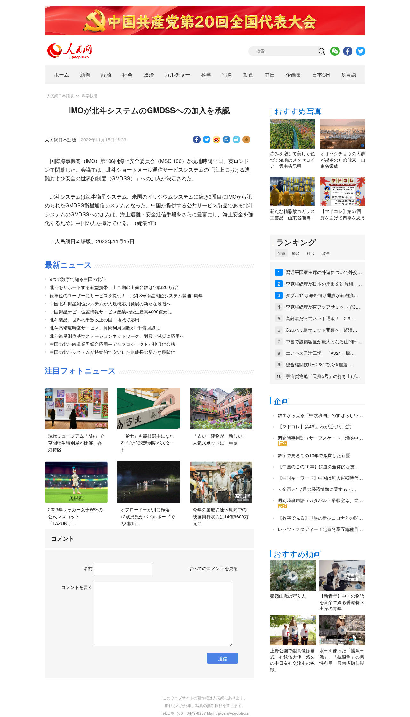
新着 (85, 74)
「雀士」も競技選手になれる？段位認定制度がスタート (147, 442)
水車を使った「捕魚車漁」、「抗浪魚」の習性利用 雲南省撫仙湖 (341, 656)
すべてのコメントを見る (213, 568)
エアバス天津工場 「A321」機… (320, 353)
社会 (127, 74)
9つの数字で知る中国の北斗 (78, 279)
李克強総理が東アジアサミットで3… (323, 306)
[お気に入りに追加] (246, 139)
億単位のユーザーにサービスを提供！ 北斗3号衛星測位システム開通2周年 (126, 295)
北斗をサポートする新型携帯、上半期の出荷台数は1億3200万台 (114, 287)
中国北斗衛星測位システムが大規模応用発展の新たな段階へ (110, 303)
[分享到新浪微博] (217, 139)
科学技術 (89, 95)
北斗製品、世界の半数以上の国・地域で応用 (94, 319)
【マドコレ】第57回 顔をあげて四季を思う (343, 214)
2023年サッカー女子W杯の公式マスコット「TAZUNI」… (75, 516)
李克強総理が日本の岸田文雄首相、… (324, 283)
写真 (227, 74)
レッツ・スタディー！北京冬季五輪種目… (320, 529)
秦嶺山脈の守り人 (288, 596)
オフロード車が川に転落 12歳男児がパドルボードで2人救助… (147, 516)
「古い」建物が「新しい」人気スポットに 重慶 (220, 439)
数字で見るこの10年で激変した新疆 (314, 455)
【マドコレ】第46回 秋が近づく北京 (314, 426)
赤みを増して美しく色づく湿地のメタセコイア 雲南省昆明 (292, 159)
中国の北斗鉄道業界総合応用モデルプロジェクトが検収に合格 (112, 344)
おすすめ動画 (297, 553)
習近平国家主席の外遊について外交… (324, 272)
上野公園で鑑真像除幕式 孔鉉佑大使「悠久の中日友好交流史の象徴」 (292, 659)
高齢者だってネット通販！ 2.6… (320, 318)
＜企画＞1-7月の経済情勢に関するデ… (317, 489)
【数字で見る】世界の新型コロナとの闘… (320, 518)
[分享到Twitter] (207, 139)
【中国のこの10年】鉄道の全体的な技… (318, 466)
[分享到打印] (237, 139)
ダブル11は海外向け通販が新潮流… (322, 295)
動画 (248, 74)
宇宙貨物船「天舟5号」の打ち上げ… (323, 376)
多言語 (348, 74)
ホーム (61, 74)
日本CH (321, 74)
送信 (222, 658)
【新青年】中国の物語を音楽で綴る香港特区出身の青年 (341, 602)
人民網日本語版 (60, 95)
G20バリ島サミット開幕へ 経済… (321, 330)
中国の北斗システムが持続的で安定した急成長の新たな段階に (112, 352)
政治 (149, 74)
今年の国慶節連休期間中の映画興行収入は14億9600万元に (221, 516)
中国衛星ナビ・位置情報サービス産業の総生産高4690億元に (111, 311)
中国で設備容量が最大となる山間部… (324, 341)
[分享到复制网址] (227, 139)
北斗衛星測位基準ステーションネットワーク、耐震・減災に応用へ (117, 336)
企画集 (293, 74)
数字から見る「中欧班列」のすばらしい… (320, 415)
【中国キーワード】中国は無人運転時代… (320, 477)
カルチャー (177, 74)
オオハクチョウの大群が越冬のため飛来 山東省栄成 (342, 159)
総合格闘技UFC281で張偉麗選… (319, 364)
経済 (106, 74)
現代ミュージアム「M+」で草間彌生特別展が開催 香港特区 (76, 442)
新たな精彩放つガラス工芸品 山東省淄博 (292, 214)
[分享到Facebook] (197, 139)
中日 (270, 74)
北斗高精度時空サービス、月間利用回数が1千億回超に (105, 327)
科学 (206, 74)
